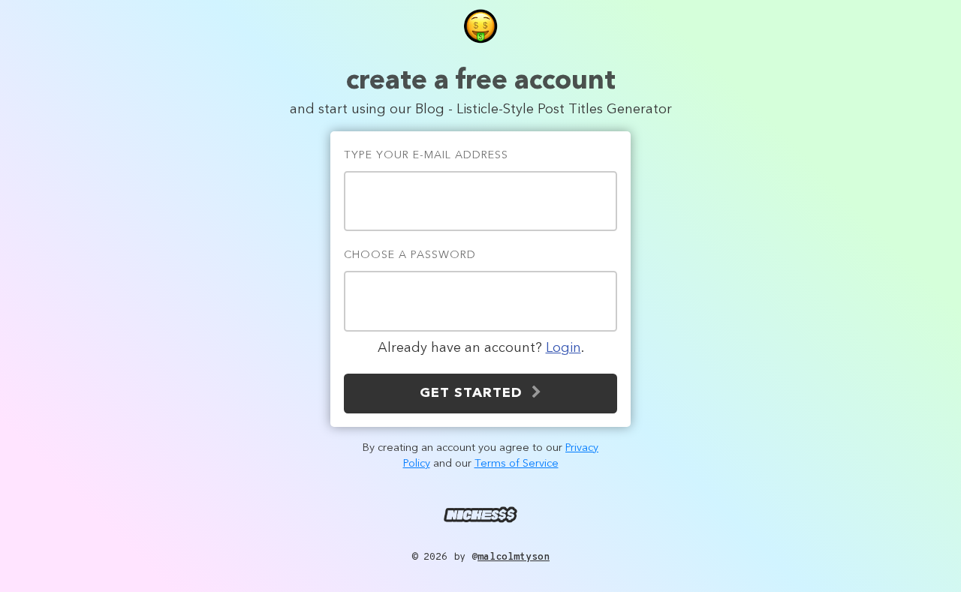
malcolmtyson (513, 557)
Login (563, 348)
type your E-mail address (426, 155)
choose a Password (410, 255)
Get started (476, 393)
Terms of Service (516, 464)
